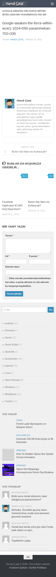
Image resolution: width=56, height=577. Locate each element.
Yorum (9, 235)
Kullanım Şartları (18, 567)
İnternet (9, 366)
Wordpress (10, 394)
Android (9, 323)
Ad (7, 256)
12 (26, 176)
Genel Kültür (11, 344)
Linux (8, 373)
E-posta (34, 256)
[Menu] (52, 3)
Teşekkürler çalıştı (20, 540)
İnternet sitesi (12, 267)
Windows (10, 387)
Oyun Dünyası (12, 380)
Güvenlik (9, 351)
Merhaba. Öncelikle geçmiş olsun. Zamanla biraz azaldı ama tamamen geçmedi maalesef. (30, 513)
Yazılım (9, 401)
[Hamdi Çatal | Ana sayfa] (19, 3)
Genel (8, 337)
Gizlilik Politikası (37, 567)
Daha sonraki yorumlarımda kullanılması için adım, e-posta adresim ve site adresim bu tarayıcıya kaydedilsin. (28, 282)
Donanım (10, 330)
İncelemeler (11, 359)
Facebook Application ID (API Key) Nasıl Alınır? (12, 205)
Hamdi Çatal (17, 39)
